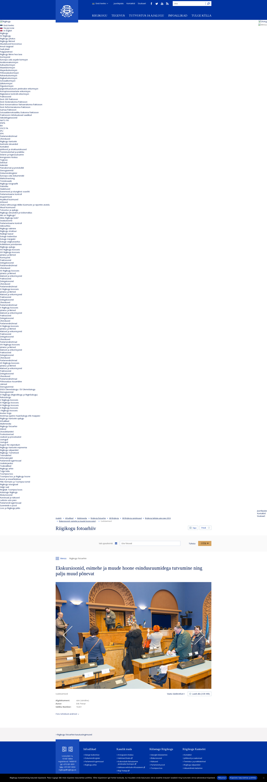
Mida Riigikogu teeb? (9, 218)
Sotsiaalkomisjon (7, 80)
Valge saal (4, 487)
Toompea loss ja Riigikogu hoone (15, 476)
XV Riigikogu (5, 36)
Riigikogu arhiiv (6, 468)
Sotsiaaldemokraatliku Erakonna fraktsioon (19, 112)
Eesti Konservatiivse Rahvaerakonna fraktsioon (21, 104)
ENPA (2, 123)
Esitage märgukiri (7, 239)
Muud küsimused (7, 207)
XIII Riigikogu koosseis (10, 252)
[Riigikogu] (67, 11)
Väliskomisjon (6, 83)
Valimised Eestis (124, 758)
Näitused (154, 761)
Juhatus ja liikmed (8, 255)
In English (7, 30)
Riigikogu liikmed (7, 41)
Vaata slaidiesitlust (175, 693)
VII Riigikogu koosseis (9, 363)
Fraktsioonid (5, 96)
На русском (8, 28)
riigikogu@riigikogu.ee (67, 770)
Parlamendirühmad (8, 136)
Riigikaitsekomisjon (8, 78)
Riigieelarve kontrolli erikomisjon (14, 94)
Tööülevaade (6, 181)
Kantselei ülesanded (9, 144)
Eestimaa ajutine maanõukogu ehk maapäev (20, 415)
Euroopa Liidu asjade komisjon (14, 59)
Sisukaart (142, 3)
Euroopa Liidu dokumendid (12, 175)
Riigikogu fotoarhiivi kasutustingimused (74, 734)
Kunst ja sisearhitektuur (10, 479)
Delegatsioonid (7, 262)
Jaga (194, 528)
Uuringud (4, 439)
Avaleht (58, 518)
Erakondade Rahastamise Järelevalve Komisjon (128, 762)
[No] (263, 777)
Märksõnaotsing (7, 178)
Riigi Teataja (122, 771)
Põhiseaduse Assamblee (11, 381)
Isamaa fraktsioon (8, 109)
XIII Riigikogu (114, 518)
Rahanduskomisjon (8, 75)
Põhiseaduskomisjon (9, 73)
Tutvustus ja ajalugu (146, 15)
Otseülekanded (6, 431)
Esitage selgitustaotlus (10, 241)
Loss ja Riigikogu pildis (10, 508)
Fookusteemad (7, 434)
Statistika (4, 186)
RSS (167, 3)
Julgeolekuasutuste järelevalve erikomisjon (19, 88)
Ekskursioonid (6, 495)
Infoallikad (177, 15)
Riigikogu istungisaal (9, 484)
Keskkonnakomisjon (9, 62)
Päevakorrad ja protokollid (12, 167)
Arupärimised (6, 197)
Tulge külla (201, 15)
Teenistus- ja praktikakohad (195, 761)
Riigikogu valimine (8, 228)
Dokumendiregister (8, 173)
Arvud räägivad (6, 46)
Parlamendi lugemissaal (10, 460)
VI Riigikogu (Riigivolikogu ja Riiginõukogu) (19, 394)
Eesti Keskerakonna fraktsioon (13, 102)
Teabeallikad (5, 466)
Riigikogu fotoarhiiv (8, 426)
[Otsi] (208, 3)
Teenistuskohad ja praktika (12, 152)
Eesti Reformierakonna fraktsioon (15, 107)
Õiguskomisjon (6, 86)
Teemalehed (5, 455)
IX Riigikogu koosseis (9, 326)
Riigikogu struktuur (8, 231)
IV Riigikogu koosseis (9, 402)
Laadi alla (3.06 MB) (201, 693)
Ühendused (5, 138)
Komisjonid (5, 57)
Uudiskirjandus (6, 463)
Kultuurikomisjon (7, 65)
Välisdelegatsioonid (8, 117)
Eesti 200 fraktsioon (9, 99)
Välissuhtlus (5, 226)
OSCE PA (4, 128)
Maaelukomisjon (7, 67)
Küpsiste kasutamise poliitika (243, 778)
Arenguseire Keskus (9, 157)
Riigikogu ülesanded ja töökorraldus (16, 212)
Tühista (192, 543)
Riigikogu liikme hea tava (11, 54)
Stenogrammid (6, 170)
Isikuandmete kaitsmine (193, 768)
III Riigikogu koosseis (9, 405)
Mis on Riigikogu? (8, 215)
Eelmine (68, 635)
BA (1, 125)
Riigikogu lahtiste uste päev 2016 (158, 518)
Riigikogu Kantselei (8, 141)
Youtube (162, 3)
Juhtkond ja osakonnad (193, 758)
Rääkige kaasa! (6, 233)
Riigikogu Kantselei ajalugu (12, 418)
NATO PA (4, 120)
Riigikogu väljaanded (9, 450)
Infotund (4, 202)
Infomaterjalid (6, 458)
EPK (2, 133)
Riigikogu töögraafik (9, 183)
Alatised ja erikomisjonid (11, 276)
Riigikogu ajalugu (7, 247)
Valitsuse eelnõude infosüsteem (130, 767)
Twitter (156, 3)
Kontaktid (130, 3)
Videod (3, 429)
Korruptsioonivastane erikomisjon (15, 91)
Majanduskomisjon (8, 70)
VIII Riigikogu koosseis (10, 344)
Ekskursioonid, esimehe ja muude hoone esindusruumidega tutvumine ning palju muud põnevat (96, 521)
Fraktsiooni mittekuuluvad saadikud (16, 115)
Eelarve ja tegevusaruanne (12, 154)
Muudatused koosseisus (11, 43)
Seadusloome (6, 220)
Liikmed (3, 384)
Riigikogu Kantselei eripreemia (13, 447)
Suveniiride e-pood (8, 505)
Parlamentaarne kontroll (11, 194)
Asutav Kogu (5, 413)
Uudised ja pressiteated (10, 437)
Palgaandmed (6, 51)
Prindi (203, 528)
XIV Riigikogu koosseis (10, 249)
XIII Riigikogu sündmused (132, 518)
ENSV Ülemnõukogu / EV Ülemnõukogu (17, 389)
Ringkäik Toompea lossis (11, 489)
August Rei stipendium (10, 444)
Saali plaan (5, 49)
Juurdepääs (119, 3)
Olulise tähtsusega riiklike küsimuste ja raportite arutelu (25, 204)
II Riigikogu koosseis (9, 408)
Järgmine (199, 635)
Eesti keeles (101, 3)
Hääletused (5, 189)
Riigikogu (99, 15)
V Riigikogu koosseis (9, 400)
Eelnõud (3, 162)
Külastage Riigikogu (9, 492)
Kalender (4, 165)
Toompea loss (6, 474)
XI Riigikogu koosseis (9, 289)
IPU (1, 131)
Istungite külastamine (159, 755)
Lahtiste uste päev (8, 500)
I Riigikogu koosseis (9, 410)
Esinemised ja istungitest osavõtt (15, 191)
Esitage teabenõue (8, 236)
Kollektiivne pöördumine (11, 244)
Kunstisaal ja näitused (10, 497)
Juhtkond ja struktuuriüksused (13, 149)
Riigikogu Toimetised (9, 452)
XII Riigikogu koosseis (9, 270)
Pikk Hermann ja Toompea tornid (15, 481)
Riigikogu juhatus (7, 38)
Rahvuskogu (5, 397)
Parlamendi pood (158, 765)
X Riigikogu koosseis (9, 307)
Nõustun (222, 778)
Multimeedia (5, 423)
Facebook (151, 3)
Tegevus (118, 15)
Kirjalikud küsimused (9, 199)
